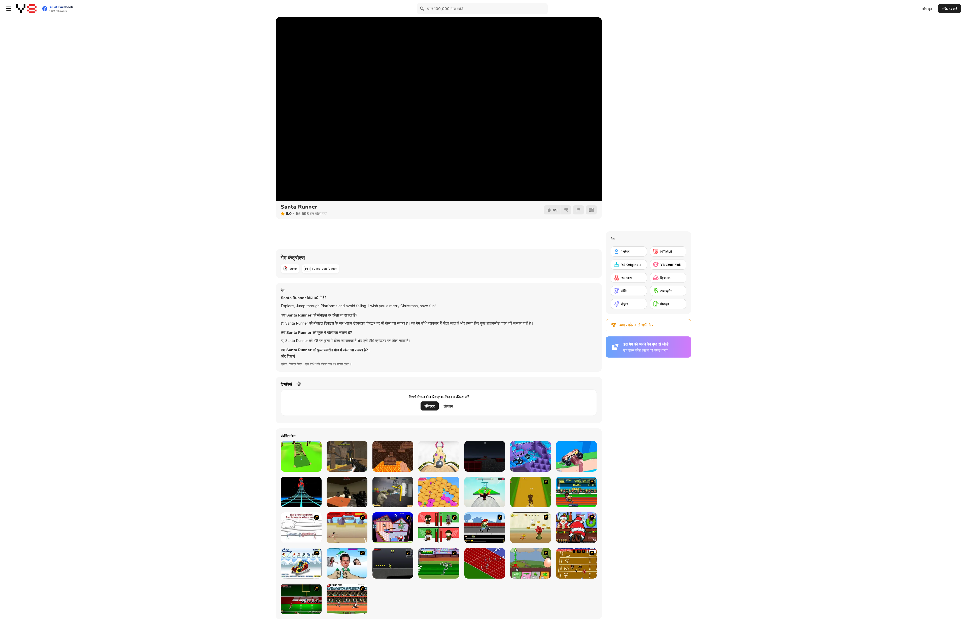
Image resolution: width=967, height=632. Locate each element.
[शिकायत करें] (578, 209)
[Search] (422, 8)
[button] (288, 356)
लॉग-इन (927, 9)
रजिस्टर (430, 406)
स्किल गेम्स (295, 364)
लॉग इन (448, 406)
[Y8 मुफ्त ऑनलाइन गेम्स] (26, 8)
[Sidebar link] (9, 9)
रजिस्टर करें (949, 9)
